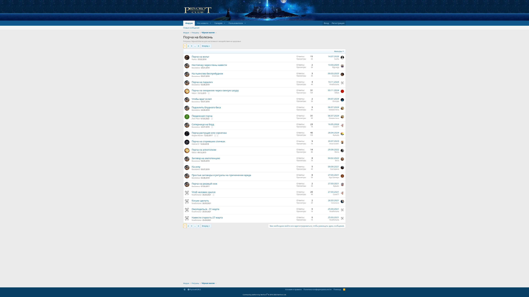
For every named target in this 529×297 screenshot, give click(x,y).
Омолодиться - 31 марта (205, 209)
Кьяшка (336, 135)
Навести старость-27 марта (207, 217)
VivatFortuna (334, 84)
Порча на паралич (202, 82)
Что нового (202, 23)
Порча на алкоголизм (204, 149)
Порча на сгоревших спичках (208, 141)
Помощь (337, 289)
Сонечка (335, 76)
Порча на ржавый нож (204, 183)
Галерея (218, 23)
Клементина (334, 109)
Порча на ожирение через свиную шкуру (215, 90)
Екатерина (334, 169)
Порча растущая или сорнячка (209, 132)
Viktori (194, 93)
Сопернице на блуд (203, 124)
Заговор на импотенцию (206, 158)
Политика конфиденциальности (317, 289)
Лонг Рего (196, 118)
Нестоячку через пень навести (209, 65)
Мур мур (335, 67)
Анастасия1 (334, 143)
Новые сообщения (191, 28)
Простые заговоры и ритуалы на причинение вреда (221, 175)
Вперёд (205, 46)
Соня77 (336, 127)
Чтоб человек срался (203, 192)
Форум (189, 23)
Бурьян (336, 186)
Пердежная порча (202, 115)
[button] (210, 23)
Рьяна (194, 59)
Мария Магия (197, 135)
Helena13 (195, 144)
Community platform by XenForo (264, 295)
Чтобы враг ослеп (202, 99)
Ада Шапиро (334, 177)
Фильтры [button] (338, 51)
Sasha (336, 59)
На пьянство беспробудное (207, 73)
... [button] (195, 46)
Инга (337, 160)
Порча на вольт (200, 56)
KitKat (337, 93)
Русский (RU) (195, 289)
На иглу (196, 166)
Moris (337, 152)
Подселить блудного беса (206, 107)
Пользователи (236, 23)
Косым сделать (200, 200)
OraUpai (336, 101)
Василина (196, 68)
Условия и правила (293, 289)
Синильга (335, 203)
